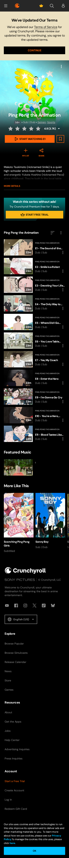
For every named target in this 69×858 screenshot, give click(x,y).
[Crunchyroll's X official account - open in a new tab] (34, 605)
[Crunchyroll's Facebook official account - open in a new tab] (16, 605)
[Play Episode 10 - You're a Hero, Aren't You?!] (34, 415)
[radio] (11, 128)
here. (12, 843)
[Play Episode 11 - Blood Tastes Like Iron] (34, 434)
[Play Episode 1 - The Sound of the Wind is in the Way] (34, 247)
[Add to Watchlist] (60, 139)
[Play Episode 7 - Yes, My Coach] (34, 359)
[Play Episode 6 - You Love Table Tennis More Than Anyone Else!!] (34, 340)
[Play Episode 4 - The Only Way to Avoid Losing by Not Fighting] (34, 303)
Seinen (42, 122)
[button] (6, 6)
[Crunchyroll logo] (17, 6)
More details (12, 186)
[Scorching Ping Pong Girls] (19, 523)
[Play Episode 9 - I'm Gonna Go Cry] (34, 396)
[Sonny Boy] (50, 521)
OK (34, 850)
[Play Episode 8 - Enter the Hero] (34, 378)
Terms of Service (45, 27)
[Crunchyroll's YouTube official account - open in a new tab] (7, 605)
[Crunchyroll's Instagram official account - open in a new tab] (25, 605)
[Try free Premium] (41, 6)
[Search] (52, 6)
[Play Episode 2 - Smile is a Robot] (34, 266)
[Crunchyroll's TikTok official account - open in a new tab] (43, 605)
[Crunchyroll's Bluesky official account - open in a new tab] (53, 605)
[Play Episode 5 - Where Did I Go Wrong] (34, 322)
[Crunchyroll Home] (25, 570)
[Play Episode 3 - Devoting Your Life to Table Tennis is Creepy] (34, 285)
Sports (51, 122)
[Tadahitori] (19, 467)
